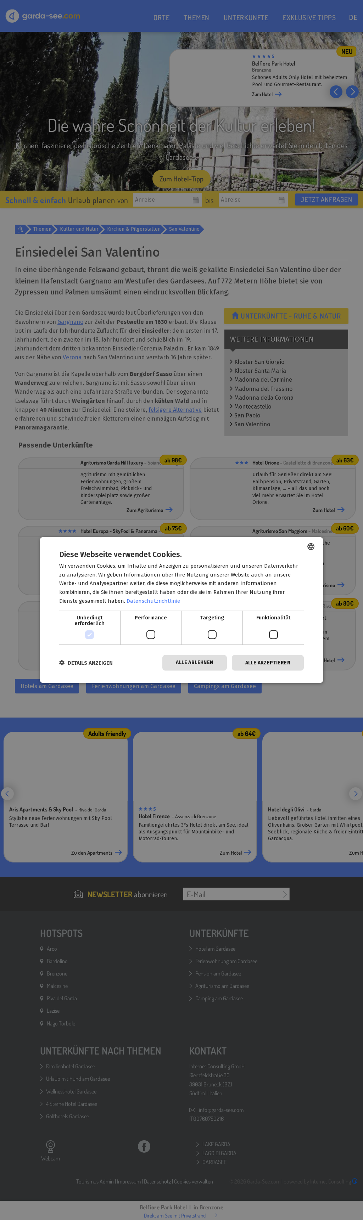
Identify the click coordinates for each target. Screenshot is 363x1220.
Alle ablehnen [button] (194, 662)
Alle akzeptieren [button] (267, 662)
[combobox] (310, 546)
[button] (86, 663)
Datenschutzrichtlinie (153, 600)
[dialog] (181, 610)
